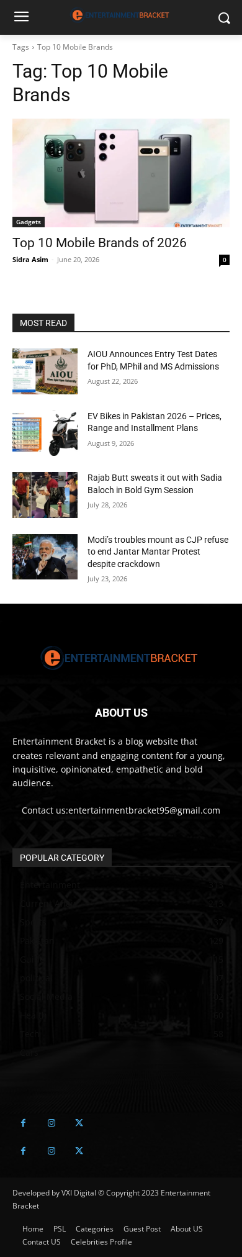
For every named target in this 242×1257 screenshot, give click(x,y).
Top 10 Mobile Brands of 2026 (99, 242)
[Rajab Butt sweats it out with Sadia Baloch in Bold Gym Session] (45, 495)
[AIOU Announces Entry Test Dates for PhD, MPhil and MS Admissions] (45, 371)
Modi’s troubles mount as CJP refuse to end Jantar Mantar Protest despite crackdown (157, 552)
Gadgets (28, 221)
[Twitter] (79, 1123)
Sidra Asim (30, 259)
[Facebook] (23, 1123)
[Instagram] (51, 1123)
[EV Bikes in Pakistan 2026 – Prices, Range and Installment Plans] (45, 433)
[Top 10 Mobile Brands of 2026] (121, 173)
